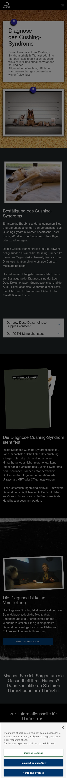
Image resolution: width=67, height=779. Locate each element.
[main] (33, 750)
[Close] (63, 727)
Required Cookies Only (34, 763)
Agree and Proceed (33, 772)
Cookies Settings (33, 752)
